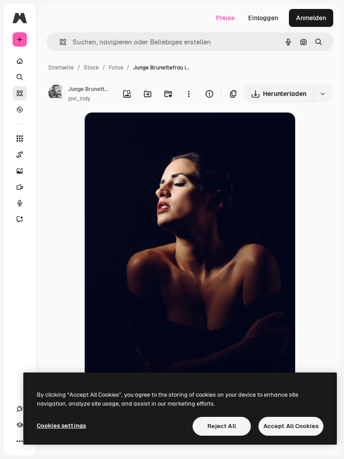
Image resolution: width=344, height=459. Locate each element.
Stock (91, 67)
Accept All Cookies (290, 426)
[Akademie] (20, 425)
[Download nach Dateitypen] (322, 94)
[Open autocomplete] (59, 42)
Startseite (61, 67)
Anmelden (311, 18)
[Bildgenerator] (20, 171)
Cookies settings (61, 425)
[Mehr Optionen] (189, 94)
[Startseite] (20, 61)
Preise (225, 18)
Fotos (116, 67)
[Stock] (20, 93)
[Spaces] (20, 154)
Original (142, 130)
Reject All (221, 426)
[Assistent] (20, 219)
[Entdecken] (20, 109)
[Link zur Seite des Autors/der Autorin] (56, 94)
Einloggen (263, 18)
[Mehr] (20, 441)
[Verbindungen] (20, 409)
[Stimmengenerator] (20, 203)
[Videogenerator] (20, 187)
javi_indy (79, 98)
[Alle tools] (20, 138)
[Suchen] (20, 77)
